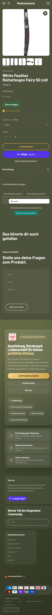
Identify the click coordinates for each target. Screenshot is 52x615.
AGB (9, 556)
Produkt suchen (28, 383)
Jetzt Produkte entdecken (28, 376)
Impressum (12, 540)
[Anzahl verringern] (6, 136)
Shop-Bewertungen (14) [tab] (36, 194)
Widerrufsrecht (13, 544)
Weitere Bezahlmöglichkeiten (26, 161)
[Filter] (5, 201)
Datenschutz (12, 552)
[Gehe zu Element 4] (30, 62)
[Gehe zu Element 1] (6, 62)
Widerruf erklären (14, 548)
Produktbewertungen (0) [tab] (13, 194)
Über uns (28, 390)
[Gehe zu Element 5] (38, 62)
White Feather (8, 71)
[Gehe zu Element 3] (22, 62)
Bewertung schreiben (26, 213)
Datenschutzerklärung (34, 601)
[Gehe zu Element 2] (14, 62)
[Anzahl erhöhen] (15, 136)
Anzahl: (5, 132)
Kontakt (11, 560)
